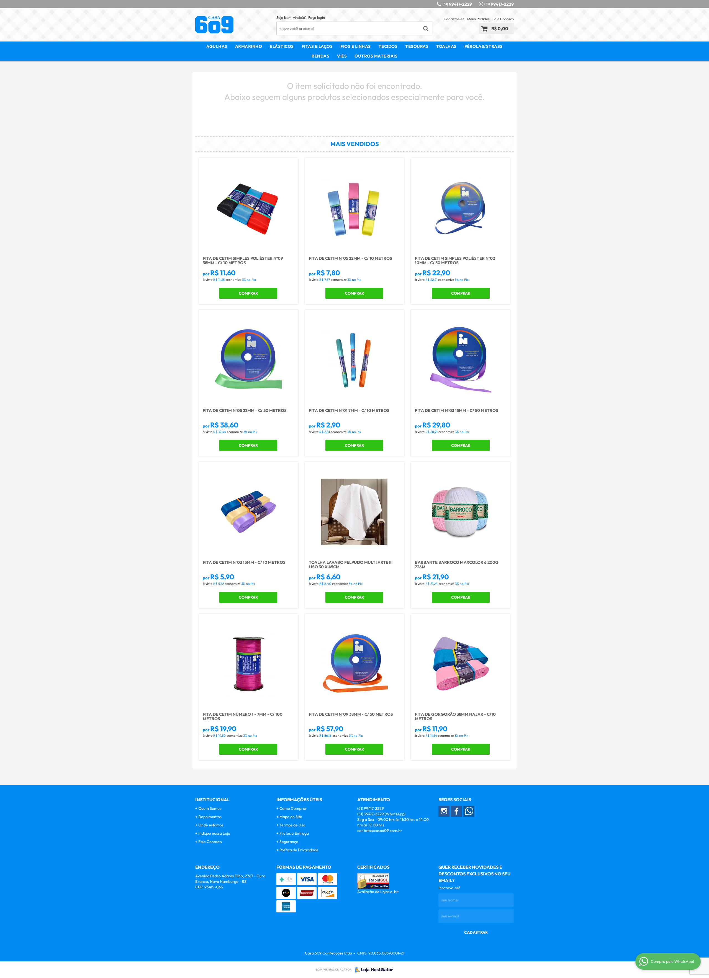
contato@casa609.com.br (379, 830)
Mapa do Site (290, 816)
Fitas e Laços (317, 46)
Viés (342, 56)
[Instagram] (443, 811)
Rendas (320, 56)
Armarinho (248, 46)
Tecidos (388, 46)
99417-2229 (457, 4)
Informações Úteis (299, 799)
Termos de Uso (292, 825)
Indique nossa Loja (214, 833)
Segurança (288, 841)
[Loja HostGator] (372, 969)
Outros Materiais (375, 56)
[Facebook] (456, 811)
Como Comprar (293, 808)
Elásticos (282, 46)
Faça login (316, 17)
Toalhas (446, 46)
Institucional (212, 799)
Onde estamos (211, 825)
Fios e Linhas (355, 46)
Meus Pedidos (478, 19)
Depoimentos (210, 816)
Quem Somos (209, 808)
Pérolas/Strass (483, 46)
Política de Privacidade (298, 849)
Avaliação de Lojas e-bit (378, 891)
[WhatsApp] (468, 811)
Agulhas (216, 46)
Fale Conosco (503, 19)
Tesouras (416, 46)
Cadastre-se (454, 19)
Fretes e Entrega (294, 833)
